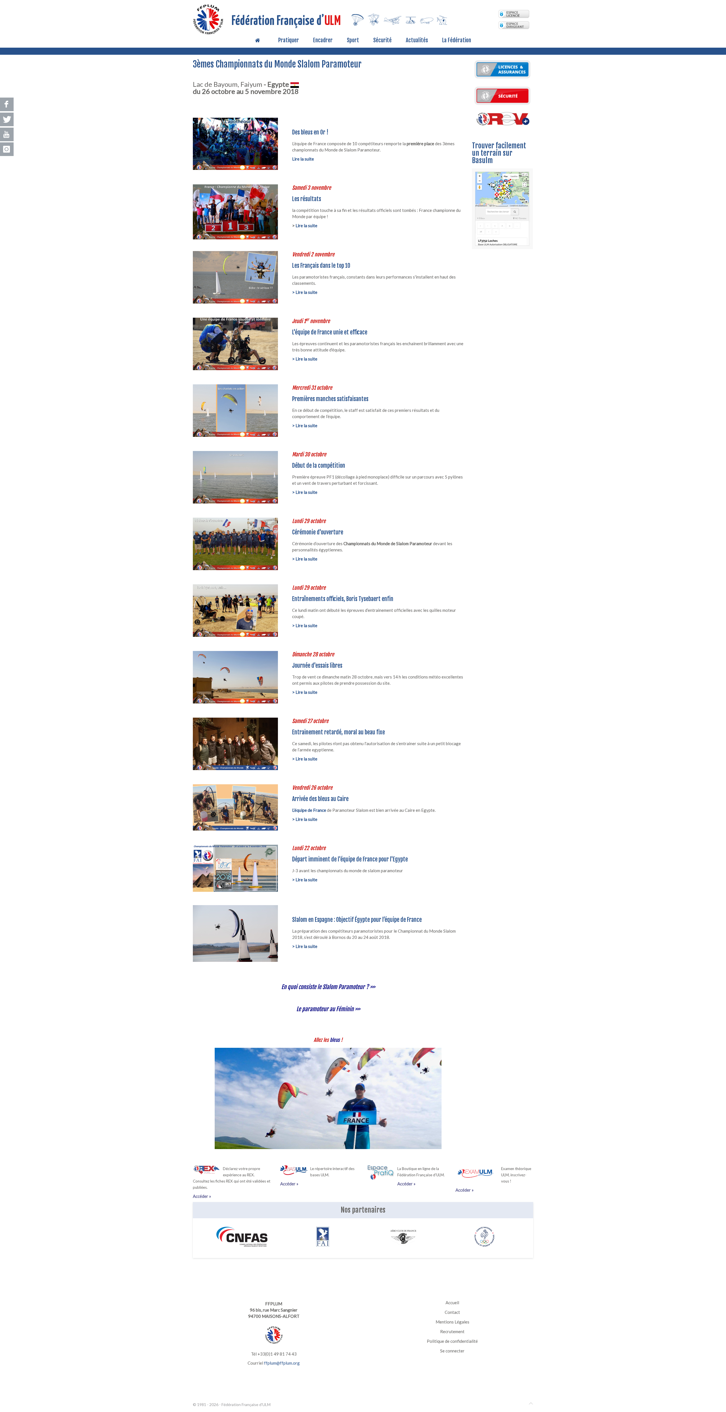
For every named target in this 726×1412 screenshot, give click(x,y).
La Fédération (456, 40)
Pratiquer (288, 40)
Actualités (417, 40)
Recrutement (452, 1331)
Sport (353, 40)
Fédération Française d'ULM (246, 1404)
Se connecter (452, 1350)
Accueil (452, 1302)
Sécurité (382, 40)
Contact (452, 1312)
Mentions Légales (452, 1321)
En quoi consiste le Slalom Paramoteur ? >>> (328, 986)
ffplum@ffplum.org (282, 1362)
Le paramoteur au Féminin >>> (328, 1009)
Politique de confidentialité (452, 1341)
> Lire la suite (304, 292)
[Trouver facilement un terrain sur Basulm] (502, 207)
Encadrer (323, 40)
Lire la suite (306, 225)
